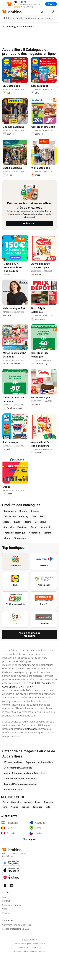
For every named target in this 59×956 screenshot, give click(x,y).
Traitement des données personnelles (29, 951)
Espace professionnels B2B (15, 928)
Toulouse (37, 807)
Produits (6, 913)
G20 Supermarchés (13, 686)
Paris (5, 802)
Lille (48, 807)
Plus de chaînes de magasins (29, 634)
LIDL (37, 683)
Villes (4, 908)
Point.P (29, 686)
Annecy (28, 802)
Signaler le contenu (11, 905)
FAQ (4, 896)
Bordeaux (48, 802)
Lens (4, 807)
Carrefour (28, 683)
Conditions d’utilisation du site (30, 947)
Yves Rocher (48, 683)
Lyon (37, 802)
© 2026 (29, 940)
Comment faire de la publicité (16, 924)
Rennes (25, 807)
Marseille (16, 802)
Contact (6, 900)
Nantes (14, 807)
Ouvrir (51, 4)
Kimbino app (29, 728)
